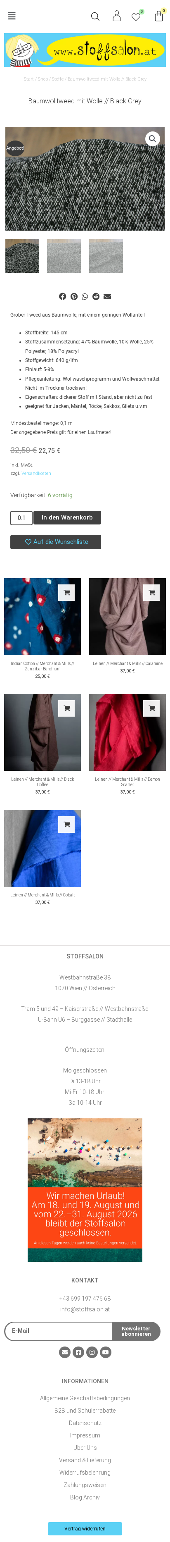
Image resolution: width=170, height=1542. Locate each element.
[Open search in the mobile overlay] (95, 16)
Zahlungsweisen (85, 1485)
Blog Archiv (85, 1497)
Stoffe (58, 79)
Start (29, 79)
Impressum (85, 1435)
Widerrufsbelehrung (85, 1472)
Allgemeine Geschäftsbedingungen (85, 1398)
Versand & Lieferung (85, 1460)
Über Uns (85, 1447)
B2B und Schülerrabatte (85, 1410)
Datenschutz (85, 1423)
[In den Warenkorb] (66, 592)
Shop (43, 79)
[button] (44, 16)
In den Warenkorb (67, 517)
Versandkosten (36, 473)
